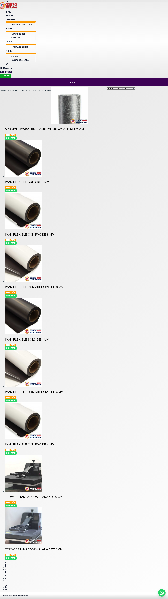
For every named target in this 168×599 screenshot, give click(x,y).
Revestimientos (18, 34)
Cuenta (14, 56)
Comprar (10, 138)
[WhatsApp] (7, 73)
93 (6, 585)
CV (7, 64)
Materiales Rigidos (19, 47)
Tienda (9, 42)
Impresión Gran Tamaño (22, 25)
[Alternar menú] (21, 22)
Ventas (9, 51)
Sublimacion (11, 19)
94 (6, 587)
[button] (6, 68)
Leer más (10, 135)
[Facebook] (4, 73)
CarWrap (15, 38)
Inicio (8, 12)
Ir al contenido (6, 1)
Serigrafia (10, 16)
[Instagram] (1, 73)
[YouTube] (10, 73)
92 (6, 583)
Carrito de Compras (20, 60)
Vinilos (9, 29)
